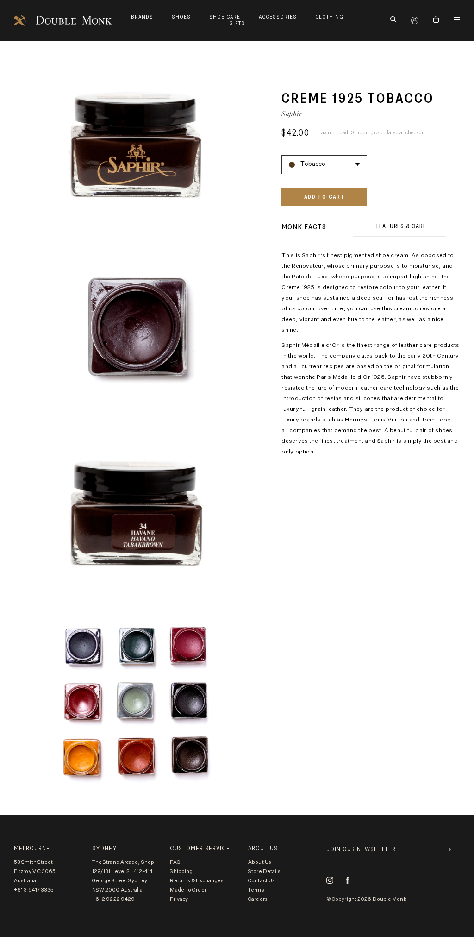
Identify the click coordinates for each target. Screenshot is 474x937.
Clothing (329, 16)
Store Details (264, 871)
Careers (258, 899)
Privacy (179, 899)
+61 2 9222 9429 (113, 899)
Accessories (278, 16)
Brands (142, 16)
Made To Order (188, 890)
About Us (259, 862)
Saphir (291, 113)
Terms (256, 890)
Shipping (181, 871)
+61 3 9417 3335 (34, 890)
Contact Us (261, 880)
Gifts (237, 23)
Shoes (181, 16)
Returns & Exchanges (197, 880)
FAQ (175, 862)
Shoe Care (224, 16)
